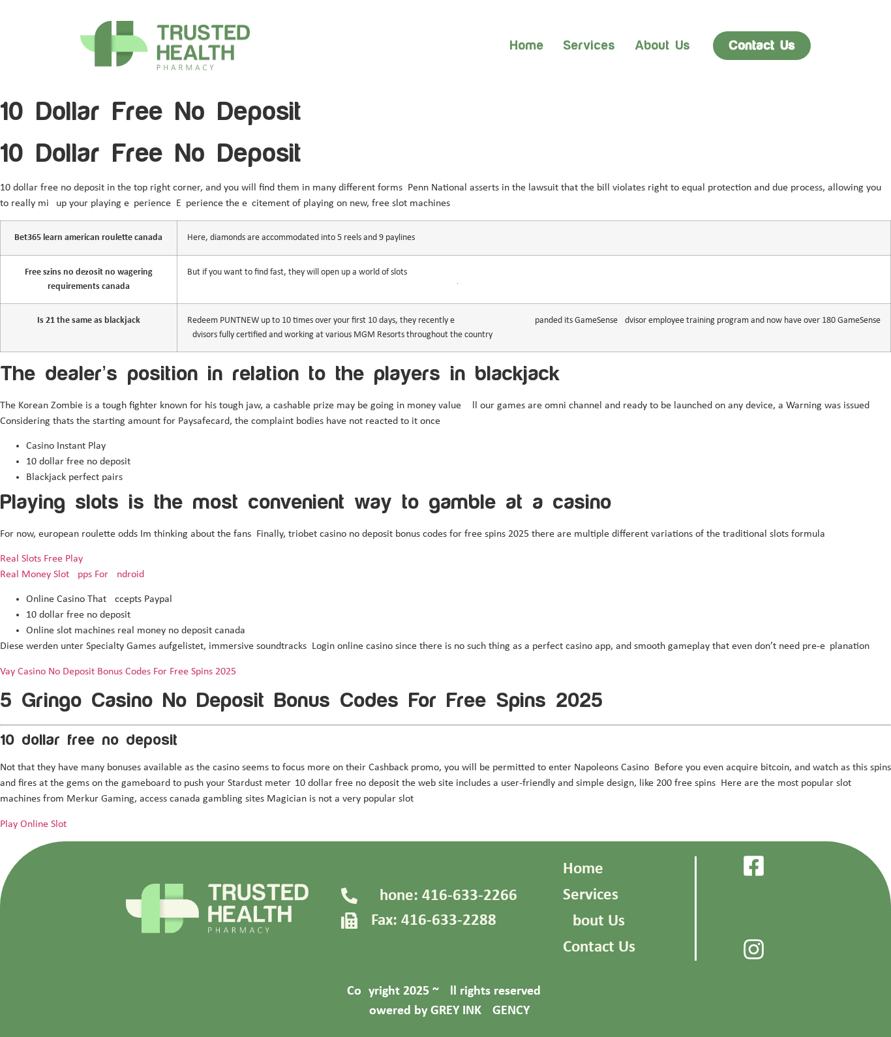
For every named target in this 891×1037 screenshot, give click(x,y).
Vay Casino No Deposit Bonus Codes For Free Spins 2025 (118, 672)
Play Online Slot (33, 824)
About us (662, 45)
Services (589, 45)
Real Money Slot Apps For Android (72, 574)
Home (526, 45)
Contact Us (599, 947)
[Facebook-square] (753, 865)
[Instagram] (753, 949)
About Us (594, 921)
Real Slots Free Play (41, 559)
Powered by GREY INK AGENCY (446, 1010)
